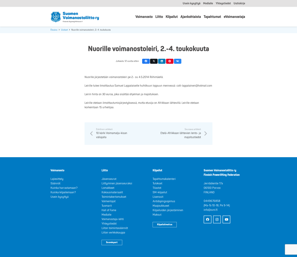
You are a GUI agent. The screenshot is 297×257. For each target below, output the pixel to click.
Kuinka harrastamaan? (64, 188)
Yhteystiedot (109, 223)
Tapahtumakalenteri (164, 179)
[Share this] (146, 61)
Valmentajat (109, 201)
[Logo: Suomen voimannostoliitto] (75, 17)
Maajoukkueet (161, 206)
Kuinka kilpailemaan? (63, 192)
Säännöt (55, 183)
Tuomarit (107, 206)
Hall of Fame (109, 210)
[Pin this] (169, 61)
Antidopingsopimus (164, 201)
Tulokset (157, 183)
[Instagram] (217, 219)
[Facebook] (207, 219)
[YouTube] (226, 219)
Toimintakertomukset (114, 197)
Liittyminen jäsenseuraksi (117, 183)
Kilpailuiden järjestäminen (168, 210)
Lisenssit (158, 197)
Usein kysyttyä (60, 197)
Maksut (157, 214)
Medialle (106, 214)
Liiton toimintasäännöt (115, 228)
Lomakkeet (108, 188)
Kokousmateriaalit (112, 192)
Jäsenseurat (109, 179)
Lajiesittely (57, 179)
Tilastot (157, 188)
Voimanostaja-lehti (113, 219)
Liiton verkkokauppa (113, 232)
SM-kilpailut (160, 192)
